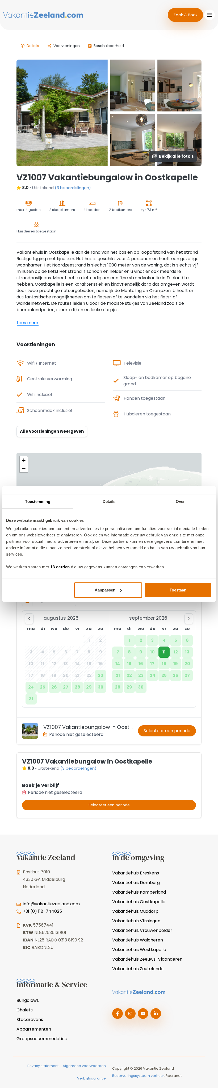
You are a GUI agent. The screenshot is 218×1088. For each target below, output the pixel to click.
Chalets (24, 1010)
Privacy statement (42, 1065)
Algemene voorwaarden (84, 1065)
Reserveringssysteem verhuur (138, 1075)
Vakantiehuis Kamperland (139, 892)
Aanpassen (105, 590)
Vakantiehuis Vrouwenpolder (142, 930)
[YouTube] (143, 1013)
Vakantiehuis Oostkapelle (138, 902)
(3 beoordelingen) (73, 187)
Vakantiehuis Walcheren (137, 940)
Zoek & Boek (185, 15)
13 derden (60, 567)
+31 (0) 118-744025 (42, 911)
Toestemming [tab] (37, 501)
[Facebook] (117, 1013)
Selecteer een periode (167, 731)
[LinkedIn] (155, 1013)
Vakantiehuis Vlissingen (136, 921)
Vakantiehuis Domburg (136, 882)
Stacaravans (29, 1019)
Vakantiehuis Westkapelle (139, 950)
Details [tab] (109, 501)
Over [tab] (180, 501)
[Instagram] (130, 1013)
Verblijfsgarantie (91, 1078)
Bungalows (27, 1000)
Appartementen (33, 1029)
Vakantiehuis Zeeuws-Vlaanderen (147, 959)
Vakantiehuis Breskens (135, 873)
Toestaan (178, 590)
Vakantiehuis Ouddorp (135, 911)
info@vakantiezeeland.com (51, 904)
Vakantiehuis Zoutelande (138, 969)
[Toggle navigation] (209, 15)
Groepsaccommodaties (41, 1039)
